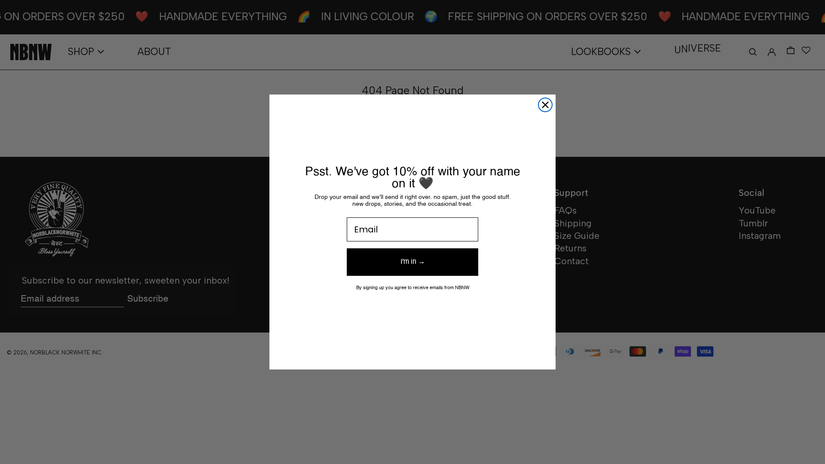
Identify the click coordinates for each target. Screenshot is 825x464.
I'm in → (412, 262)
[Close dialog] (545, 105)
